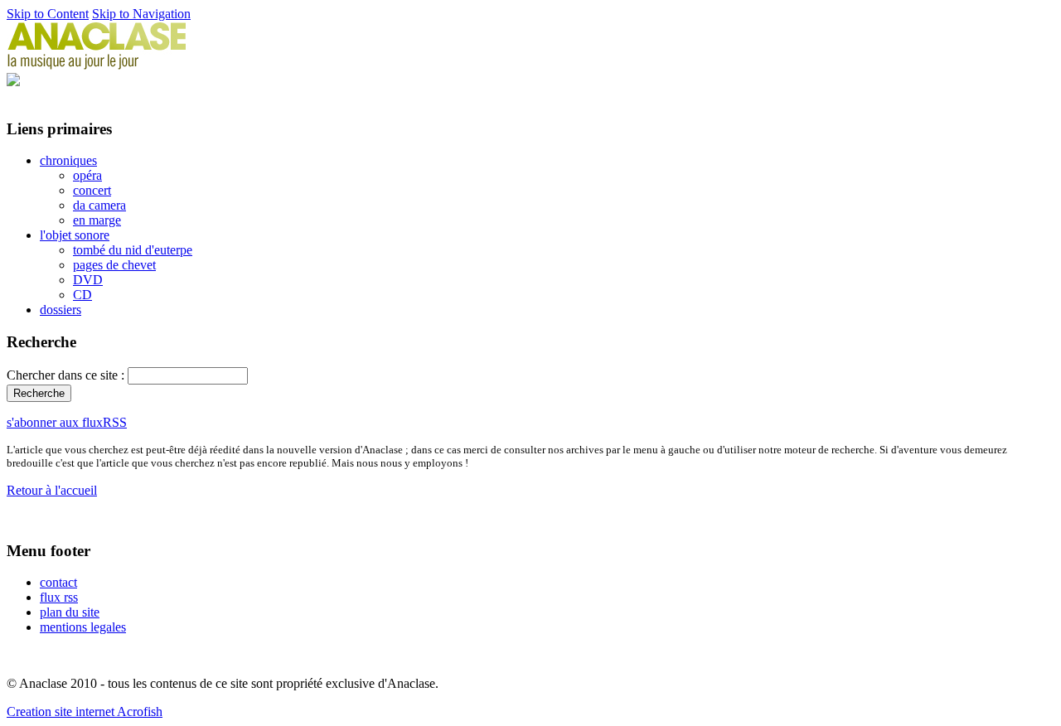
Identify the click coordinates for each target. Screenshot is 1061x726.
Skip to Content (48, 14)
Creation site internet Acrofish (84, 711)
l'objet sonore (74, 235)
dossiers (60, 309)
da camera (99, 205)
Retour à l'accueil (52, 490)
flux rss (59, 597)
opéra (87, 175)
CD (82, 295)
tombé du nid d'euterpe (132, 250)
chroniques (68, 160)
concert (92, 190)
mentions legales (83, 627)
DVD (88, 280)
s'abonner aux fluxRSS (67, 422)
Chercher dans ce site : (67, 375)
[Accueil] (97, 65)
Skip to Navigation (141, 14)
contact (58, 582)
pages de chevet (114, 265)
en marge (97, 220)
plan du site (69, 612)
